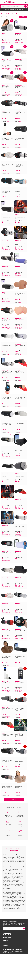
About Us (5, 945)
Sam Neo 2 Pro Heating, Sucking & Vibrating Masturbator (7, 61)
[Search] (25, 6)
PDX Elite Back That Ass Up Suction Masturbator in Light (20, 320)
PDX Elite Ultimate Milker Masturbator (7, 475)
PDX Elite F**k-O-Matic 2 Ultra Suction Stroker (20, 372)
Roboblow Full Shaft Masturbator (19, 191)
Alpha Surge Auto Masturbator (18, 605)
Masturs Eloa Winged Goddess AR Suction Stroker (6, 528)
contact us (11, 907)
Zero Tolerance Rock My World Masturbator (20, 294)
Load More (14, 799)
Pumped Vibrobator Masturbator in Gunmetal (20, 475)
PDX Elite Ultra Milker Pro (20, 423)
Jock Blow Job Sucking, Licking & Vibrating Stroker (6, 632)
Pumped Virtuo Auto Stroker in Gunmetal (19, 761)
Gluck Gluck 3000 (18, 60)
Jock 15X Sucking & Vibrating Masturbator (6, 320)
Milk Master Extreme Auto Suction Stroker (7, 579)
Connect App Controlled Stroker (20, 268)
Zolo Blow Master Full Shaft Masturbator (6, 398)
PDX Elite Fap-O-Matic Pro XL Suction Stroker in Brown (7, 735)
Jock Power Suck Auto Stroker (6, 605)
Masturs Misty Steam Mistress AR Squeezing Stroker (20, 243)
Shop (4, 943)
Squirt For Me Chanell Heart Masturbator (6, 657)
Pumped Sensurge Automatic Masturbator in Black (7, 450)
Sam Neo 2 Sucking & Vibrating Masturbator (6, 216)
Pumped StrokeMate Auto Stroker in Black (20, 346)
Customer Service (7, 937)
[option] (14, 9)
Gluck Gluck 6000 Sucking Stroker (7, 165)
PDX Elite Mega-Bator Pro (7, 345)
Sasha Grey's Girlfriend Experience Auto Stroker (7, 35)
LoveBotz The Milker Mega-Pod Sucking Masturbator (6, 191)
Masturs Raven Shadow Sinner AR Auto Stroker (7, 501)
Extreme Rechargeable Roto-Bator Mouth (6, 268)
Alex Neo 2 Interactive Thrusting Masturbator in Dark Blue (20, 36)
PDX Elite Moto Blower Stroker (20, 139)
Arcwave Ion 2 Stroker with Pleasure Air (19, 579)
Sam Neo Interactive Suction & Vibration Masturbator (6, 295)
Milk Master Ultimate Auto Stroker (7, 709)
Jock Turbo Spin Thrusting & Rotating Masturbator (7, 242)
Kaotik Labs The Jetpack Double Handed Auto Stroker (20, 632)
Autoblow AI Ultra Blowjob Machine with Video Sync (19, 554)
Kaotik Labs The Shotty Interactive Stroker (19, 450)
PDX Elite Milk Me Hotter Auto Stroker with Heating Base (7, 554)
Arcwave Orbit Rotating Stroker (20, 657)
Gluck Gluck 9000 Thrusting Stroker (5, 87)
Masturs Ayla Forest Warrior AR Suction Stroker (19, 735)
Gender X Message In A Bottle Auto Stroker (7, 787)
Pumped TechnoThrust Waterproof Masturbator (20, 527)
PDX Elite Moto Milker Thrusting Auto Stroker (6, 424)
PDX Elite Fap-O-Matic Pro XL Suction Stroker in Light (20, 398)
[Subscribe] (23, 928)
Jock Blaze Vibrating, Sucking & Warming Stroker (19, 709)
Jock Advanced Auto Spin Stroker (20, 113)
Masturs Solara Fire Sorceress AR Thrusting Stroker (20, 217)
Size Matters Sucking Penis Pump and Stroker (7, 139)
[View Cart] (25, 2)
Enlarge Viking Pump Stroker (6, 683)
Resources (5, 940)
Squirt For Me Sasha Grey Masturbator (20, 787)
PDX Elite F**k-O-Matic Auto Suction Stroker (19, 87)
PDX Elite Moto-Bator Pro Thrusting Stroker (7, 761)
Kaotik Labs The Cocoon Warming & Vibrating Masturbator (7, 372)
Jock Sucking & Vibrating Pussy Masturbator (20, 501)
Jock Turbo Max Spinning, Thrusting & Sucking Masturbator (20, 165)
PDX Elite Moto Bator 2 (6, 112)
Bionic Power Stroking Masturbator (19, 683)
